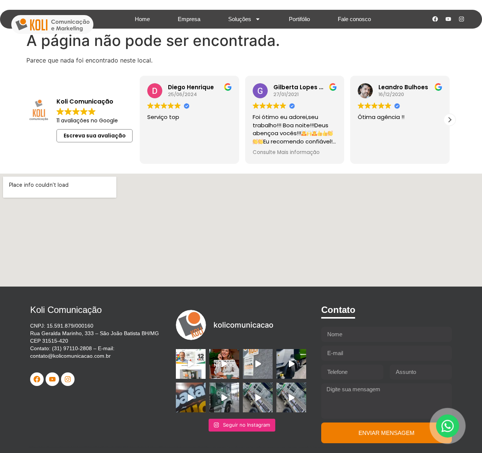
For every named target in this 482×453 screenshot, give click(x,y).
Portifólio (299, 19)
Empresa (189, 19)
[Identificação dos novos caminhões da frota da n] (291, 364)
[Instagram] (461, 19)
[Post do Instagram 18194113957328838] (191, 397)
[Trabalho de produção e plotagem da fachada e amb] (191, 364)
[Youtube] (448, 19)
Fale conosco (354, 19)
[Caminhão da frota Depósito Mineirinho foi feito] (258, 397)
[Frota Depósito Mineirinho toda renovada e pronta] (224, 397)
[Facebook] (435, 19)
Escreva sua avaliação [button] (95, 135)
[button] (449, 119)
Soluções (239, 19)
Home (142, 19)
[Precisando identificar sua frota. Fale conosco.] (258, 364)
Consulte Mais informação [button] (286, 152)
